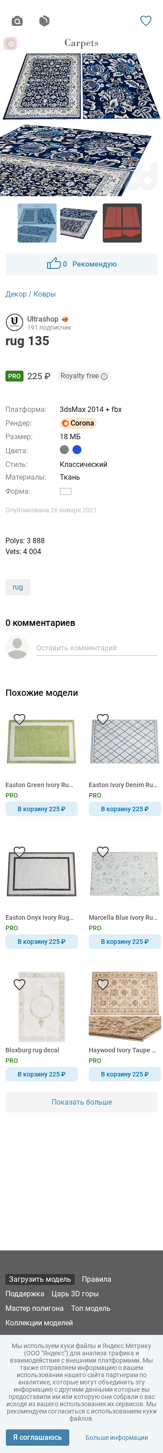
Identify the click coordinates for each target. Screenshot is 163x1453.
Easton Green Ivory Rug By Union (40, 784)
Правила (96, 1279)
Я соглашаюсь (37, 1437)
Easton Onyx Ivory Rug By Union (40, 917)
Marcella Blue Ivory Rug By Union (123, 917)
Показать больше (82, 1102)
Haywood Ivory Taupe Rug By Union (123, 1050)
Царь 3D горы (75, 1293)
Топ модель (90, 1308)
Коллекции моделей (39, 1323)
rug (18, 587)
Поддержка (24, 1293)
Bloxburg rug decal (32, 1050)
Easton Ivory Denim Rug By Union (123, 784)
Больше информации (117, 1437)
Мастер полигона (34, 1308)
